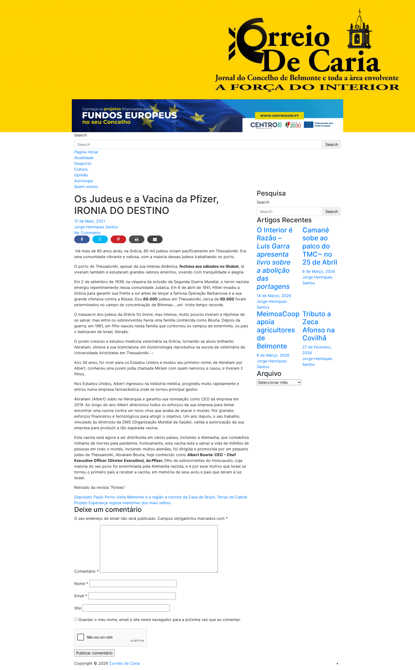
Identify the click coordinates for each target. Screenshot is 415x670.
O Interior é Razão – (275, 258)
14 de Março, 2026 (274, 295)
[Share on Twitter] (100, 239)
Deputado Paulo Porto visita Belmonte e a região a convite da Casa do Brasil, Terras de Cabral (160, 497)
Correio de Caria (124, 663)
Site (77, 608)
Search (80, 135)
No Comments (87, 232)
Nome (81, 583)
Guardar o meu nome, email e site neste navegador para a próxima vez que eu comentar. (160, 619)
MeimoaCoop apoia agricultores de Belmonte (278, 330)
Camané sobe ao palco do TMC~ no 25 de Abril (319, 246)
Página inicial (86, 151)
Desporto (83, 163)
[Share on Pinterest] (118, 239)
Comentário (86, 571)
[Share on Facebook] (82, 239)
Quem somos (86, 186)
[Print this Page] (136, 239)
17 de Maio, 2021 (89, 221)
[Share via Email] (155, 239)
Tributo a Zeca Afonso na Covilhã (318, 326)
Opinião (81, 175)
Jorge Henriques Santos (96, 226)
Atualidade (83, 157)
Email (80, 595)
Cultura (80, 169)
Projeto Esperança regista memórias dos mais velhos (122, 502)
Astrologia (83, 180)
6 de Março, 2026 (318, 271)
